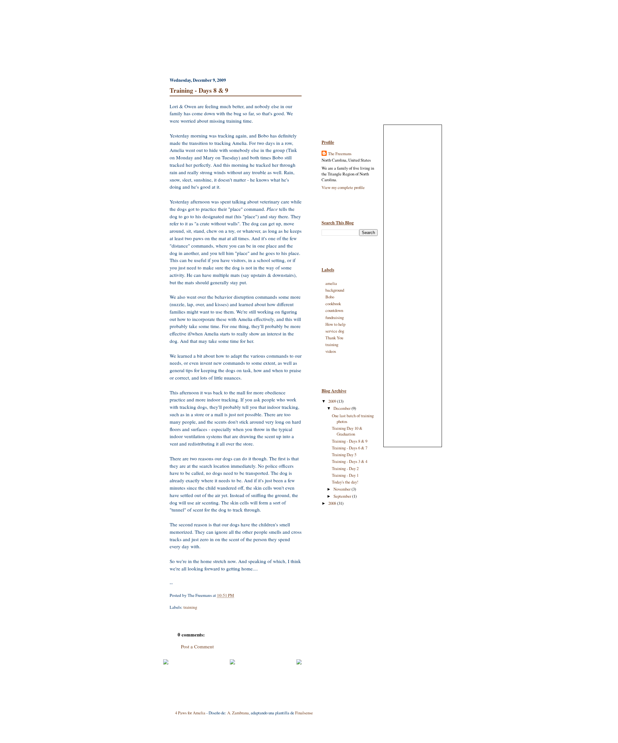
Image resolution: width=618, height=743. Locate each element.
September (342, 496)
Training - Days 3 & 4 (349, 461)
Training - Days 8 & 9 (199, 90)
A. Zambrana (238, 713)
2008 (332, 503)
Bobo (329, 297)
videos (330, 351)
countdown (334, 310)
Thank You (334, 338)
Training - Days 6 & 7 (349, 448)
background (334, 290)
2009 (332, 401)
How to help (335, 324)
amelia (331, 283)
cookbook (333, 303)
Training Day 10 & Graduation (347, 431)
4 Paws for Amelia (190, 713)
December (342, 408)
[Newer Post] (165, 662)
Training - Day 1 (345, 475)
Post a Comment (197, 646)
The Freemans (339, 153)
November (342, 489)
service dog (334, 331)
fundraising (334, 317)
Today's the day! (345, 482)
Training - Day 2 (345, 468)
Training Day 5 (344, 454)
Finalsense (304, 713)
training (190, 607)
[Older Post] (299, 662)
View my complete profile (343, 187)
